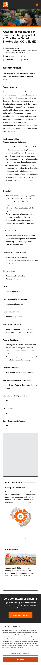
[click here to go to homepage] (5, 4)
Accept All (20, 659)
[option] (20, 507)
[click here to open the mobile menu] (37, 4)
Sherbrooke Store (12, 48)
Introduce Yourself (20, 615)
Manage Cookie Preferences (20, 653)
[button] (16, 539)
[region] (20, 644)
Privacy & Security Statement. (14, 647)
